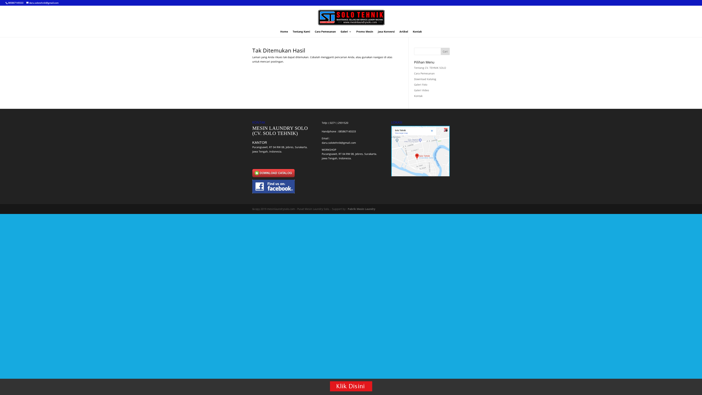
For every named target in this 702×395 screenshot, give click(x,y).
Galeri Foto (420, 84)
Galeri (344, 31)
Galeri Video (421, 90)
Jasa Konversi (386, 31)
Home (284, 31)
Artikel (403, 31)
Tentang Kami (301, 31)
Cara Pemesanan (325, 31)
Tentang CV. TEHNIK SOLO (430, 67)
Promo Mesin (364, 31)
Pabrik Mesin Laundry (361, 209)
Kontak (417, 31)
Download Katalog (425, 79)
